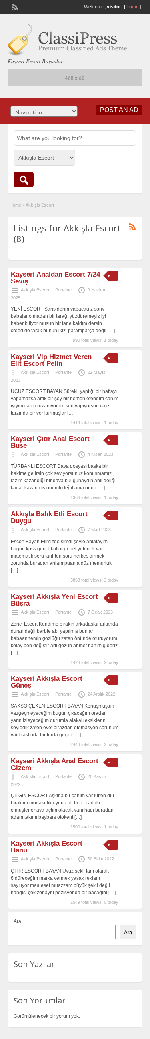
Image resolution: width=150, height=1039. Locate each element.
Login (132, 7)
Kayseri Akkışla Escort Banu (46, 847)
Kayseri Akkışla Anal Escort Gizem (54, 764)
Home (15, 205)
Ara (17, 921)
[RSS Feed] (14, 6)
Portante (63, 289)
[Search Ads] (24, 179)
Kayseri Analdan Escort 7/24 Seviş (55, 278)
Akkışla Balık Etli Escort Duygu (49, 517)
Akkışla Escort (35, 289)
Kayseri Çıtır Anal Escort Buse (50, 442)
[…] (111, 330)
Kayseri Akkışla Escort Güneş (46, 682)
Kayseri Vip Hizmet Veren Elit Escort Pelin (51, 360)
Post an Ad (119, 109)
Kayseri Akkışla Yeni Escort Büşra (54, 600)
